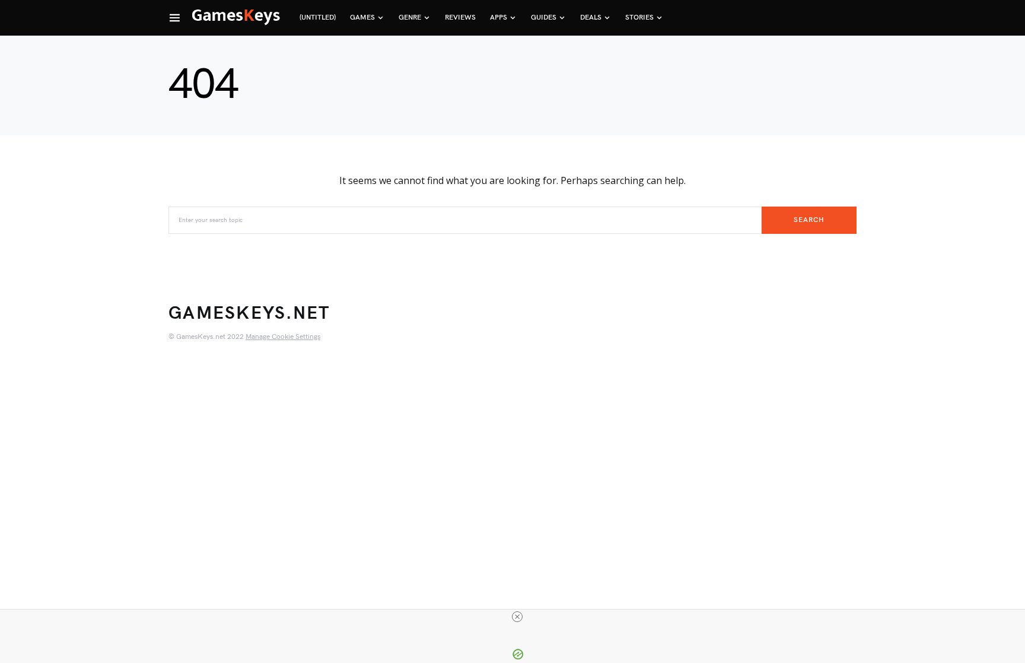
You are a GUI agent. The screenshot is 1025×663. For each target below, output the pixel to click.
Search (809, 219)
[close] (517, 616)
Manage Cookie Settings (283, 336)
